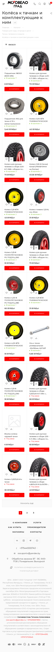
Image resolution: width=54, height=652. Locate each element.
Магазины (18, 532)
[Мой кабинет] (44, 4)
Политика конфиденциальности (29, 567)
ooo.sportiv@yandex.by (29, 553)
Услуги (37, 522)
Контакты (36, 532)
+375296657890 (34, 620)
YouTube (37, 540)
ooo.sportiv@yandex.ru (16, 620)
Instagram (23, 540)
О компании (20, 522)
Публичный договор (29, 571)
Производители (36, 527)
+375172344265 (41, 634)
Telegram (30, 540)
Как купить (14, 527)
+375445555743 (28, 548)
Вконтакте (17, 540)
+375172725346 (27, 637)
